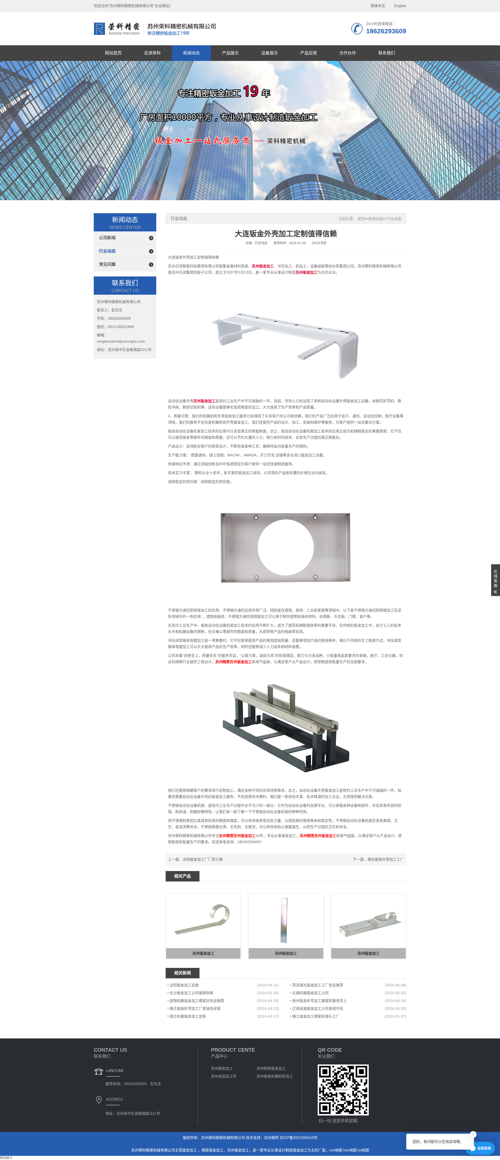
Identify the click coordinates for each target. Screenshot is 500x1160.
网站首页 (113, 53)
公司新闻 (107, 238)
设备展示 (269, 53)
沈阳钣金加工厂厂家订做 (203, 859)
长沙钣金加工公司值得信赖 (191, 993)
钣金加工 (190, 1150)
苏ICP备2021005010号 (298, 1138)
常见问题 (107, 264)
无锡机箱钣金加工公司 (310, 993)
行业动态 (107, 251)
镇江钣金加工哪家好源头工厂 (316, 1016)
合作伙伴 (347, 53)
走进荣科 (152, 53)
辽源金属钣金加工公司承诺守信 (317, 1008)
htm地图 (350, 1150)
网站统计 (6, 1158)
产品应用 (308, 53)
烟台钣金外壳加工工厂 (385, 859)
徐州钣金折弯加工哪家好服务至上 (319, 1001)
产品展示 (230, 53)
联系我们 (386, 53)
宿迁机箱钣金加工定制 (188, 1016)
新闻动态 (191, 53)
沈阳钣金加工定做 (184, 985)
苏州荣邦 (271, 1138)
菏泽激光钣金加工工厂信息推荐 (317, 985)
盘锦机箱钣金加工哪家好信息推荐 (197, 1001)
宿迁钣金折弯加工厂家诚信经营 (195, 1008)
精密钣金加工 (212, 1150)
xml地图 (335, 1150)
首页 (361, 219)
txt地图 (363, 1150)
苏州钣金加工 (238, 1150)
